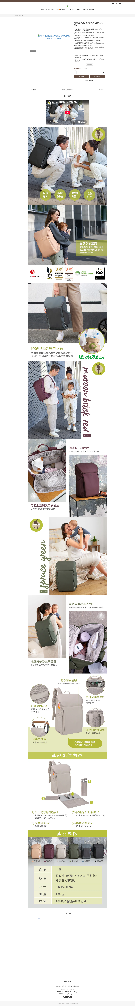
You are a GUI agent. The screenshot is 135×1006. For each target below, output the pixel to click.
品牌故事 (58, 986)
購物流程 (70, 986)
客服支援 (77, 9)
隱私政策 (64, 986)
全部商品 (16, 15)
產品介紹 (50, 9)
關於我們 (91, 9)
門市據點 (85, 9)
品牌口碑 (70, 9)
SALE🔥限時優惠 (60, 9)
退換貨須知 (76, 986)
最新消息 (43, 9)
